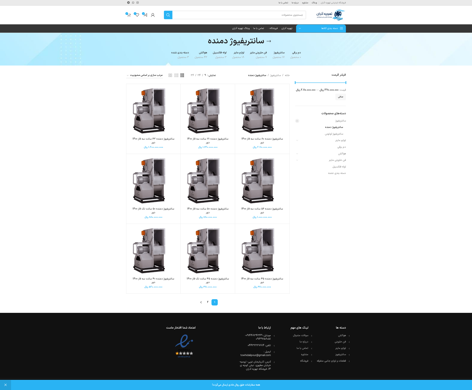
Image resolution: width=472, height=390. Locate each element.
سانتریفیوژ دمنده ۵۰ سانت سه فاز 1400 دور (208, 210)
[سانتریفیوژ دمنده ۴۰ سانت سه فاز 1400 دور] (153, 251)
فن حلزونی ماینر (337, 160)
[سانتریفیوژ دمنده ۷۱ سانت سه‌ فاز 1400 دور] (207, 111)
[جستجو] (168, 15)
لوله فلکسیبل (339, 167)
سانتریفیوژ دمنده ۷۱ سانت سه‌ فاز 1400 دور (207, 141)
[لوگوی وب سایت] (330, 15)
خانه (287, 75)
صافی (340, 97)
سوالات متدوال (300, 335)
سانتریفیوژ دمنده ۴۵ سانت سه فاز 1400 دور (262, 280)
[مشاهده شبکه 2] (170, 75)
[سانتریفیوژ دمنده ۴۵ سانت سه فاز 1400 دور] (262, 251)
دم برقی (341, 147)
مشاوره (304, 354)
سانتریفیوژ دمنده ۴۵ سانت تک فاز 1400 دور (208, 280)
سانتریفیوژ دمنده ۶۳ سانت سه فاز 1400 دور (153, 141)
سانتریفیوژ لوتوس (334, 134)
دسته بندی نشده (337, 173)
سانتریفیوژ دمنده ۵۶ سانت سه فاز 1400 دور (262, 210)
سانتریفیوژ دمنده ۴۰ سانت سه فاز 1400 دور (153, 280)
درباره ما (304, 342)
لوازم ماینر (340, 140)
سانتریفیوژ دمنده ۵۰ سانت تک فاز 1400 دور (153, 210)
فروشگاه (304, 361)
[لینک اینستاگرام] (137, 3)
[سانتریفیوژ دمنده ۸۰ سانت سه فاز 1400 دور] (262, 111)
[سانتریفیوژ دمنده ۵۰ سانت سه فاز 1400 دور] (207, 181)
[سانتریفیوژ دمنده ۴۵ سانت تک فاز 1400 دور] (207, 251)
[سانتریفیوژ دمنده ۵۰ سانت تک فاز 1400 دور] (153, 181)
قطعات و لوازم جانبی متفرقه (331, 361)
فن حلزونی (340, 342)
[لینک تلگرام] (128, 3)
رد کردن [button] (5, 385)
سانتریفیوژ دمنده (334, 127)
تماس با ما (302, 348)
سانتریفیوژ (340, 121)
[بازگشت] (268, 41)
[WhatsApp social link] (133, 3)
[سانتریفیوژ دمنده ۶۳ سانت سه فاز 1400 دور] (153, 111)
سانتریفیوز (340, 354)
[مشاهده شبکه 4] (176, 75)
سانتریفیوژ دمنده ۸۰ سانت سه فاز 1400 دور (262, 141)
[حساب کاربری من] (153, 15)
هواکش (342, 154)
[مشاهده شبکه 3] (182, 75)
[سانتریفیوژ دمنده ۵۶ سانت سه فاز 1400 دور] (262, 181)
